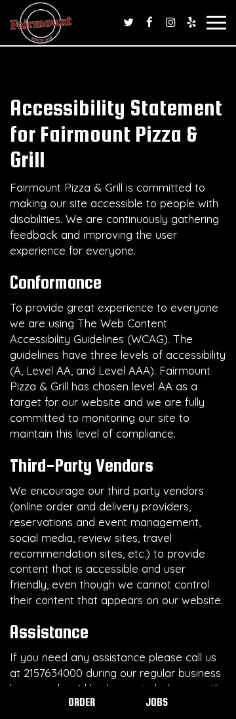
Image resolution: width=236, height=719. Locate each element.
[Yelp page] (191, 22)
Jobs (157, 702)
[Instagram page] (170, 22)
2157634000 (53, 673)
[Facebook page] (149, 22)
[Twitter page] (128, 22)
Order (81, 702)
